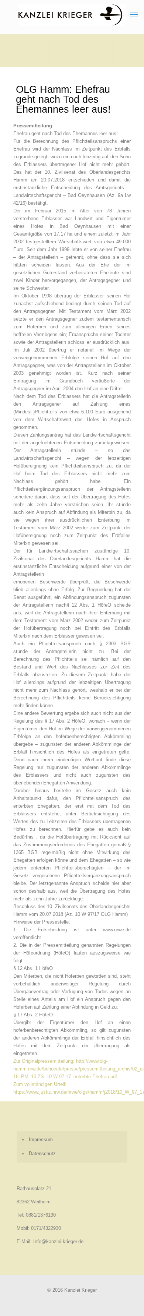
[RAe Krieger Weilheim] (72, 15)
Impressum (41, 1139)
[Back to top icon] (129, 1301)
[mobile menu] (134, 14)
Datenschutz (42, 1153)
